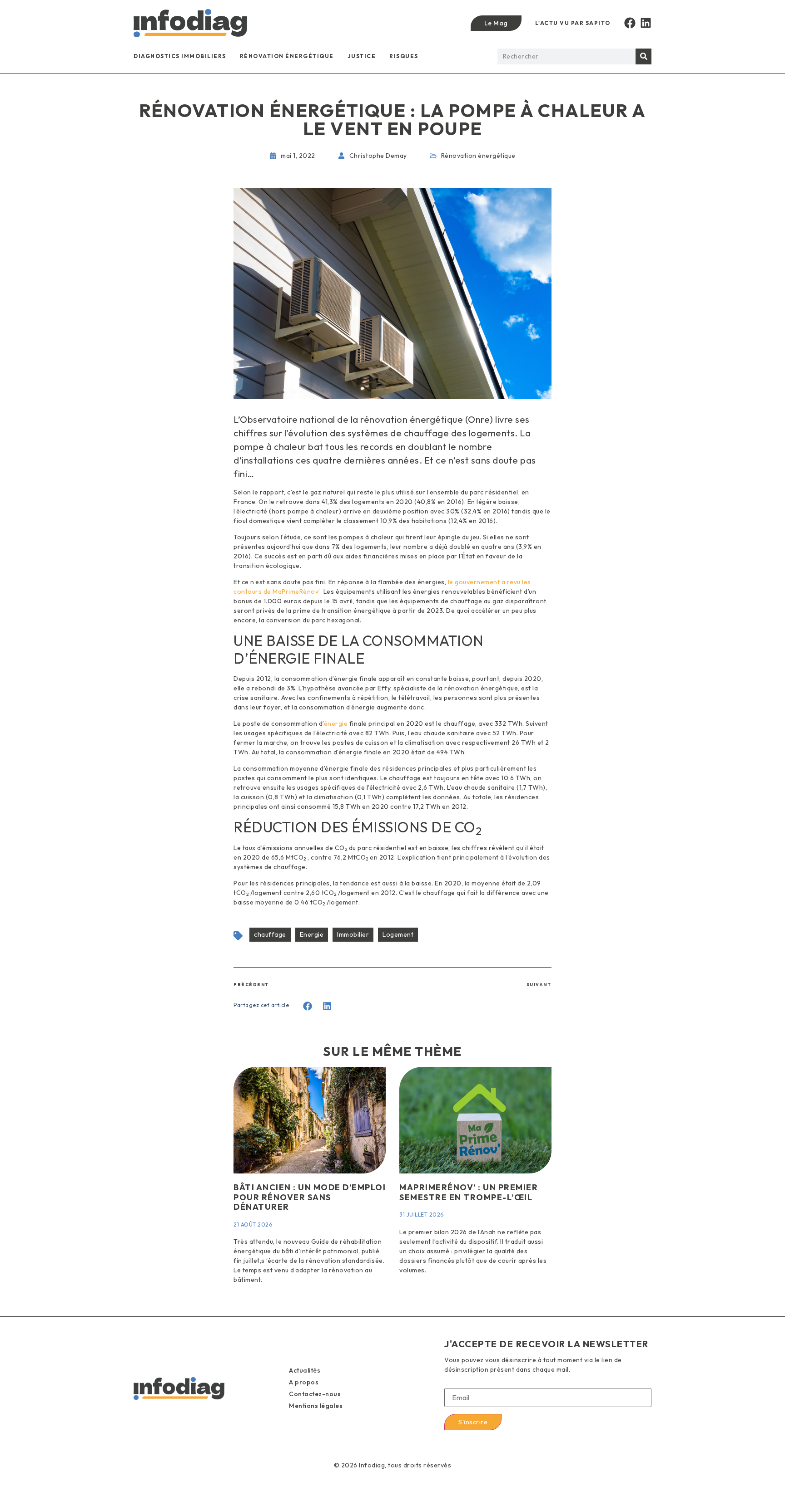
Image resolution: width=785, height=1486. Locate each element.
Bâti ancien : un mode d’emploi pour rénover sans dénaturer (310, 1197)
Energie (312, 934)
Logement (398, 934)
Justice (362, 56)
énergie (336, 723)
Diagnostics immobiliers (180, 56)
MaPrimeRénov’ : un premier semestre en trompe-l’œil (468, 1192)
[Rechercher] (643, 56)
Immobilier (353, 934)
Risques (403, 56)
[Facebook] (630, 23)
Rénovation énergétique (287, 56)
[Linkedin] (645, 23)
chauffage (270, 934)
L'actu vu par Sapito (573, 23)
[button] (308, 1006)
